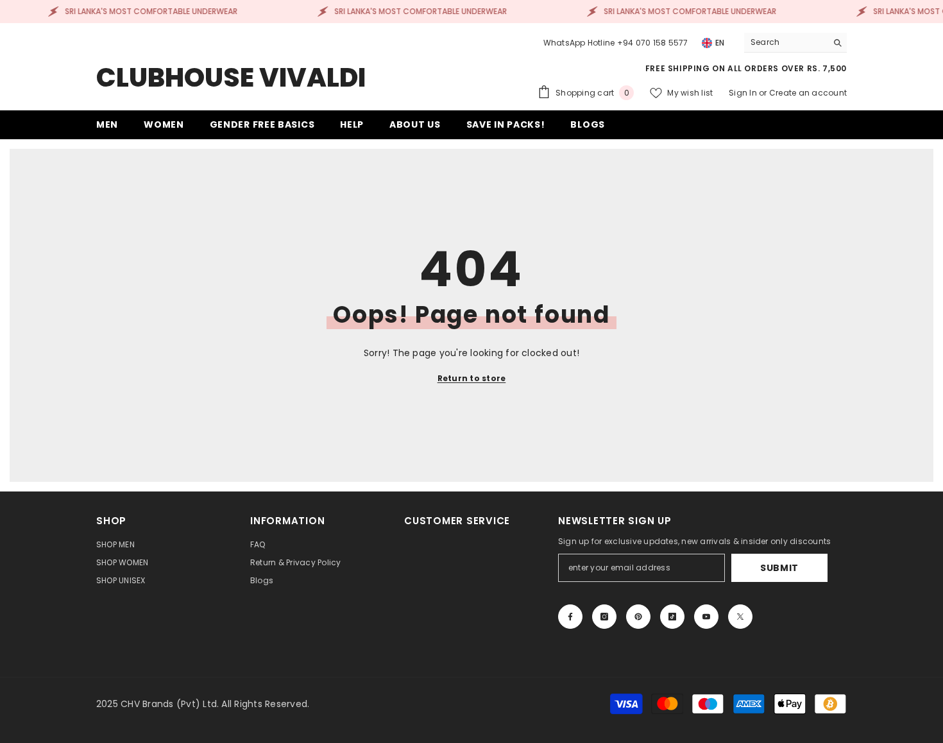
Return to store (472, 378)
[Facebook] (570, 616)
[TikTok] (672, 616)
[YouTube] (706, 616)
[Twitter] (740, 616)
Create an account (808, 92)
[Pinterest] (638, 616)
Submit (779, 567)
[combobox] (785, 42)
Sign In (744, 92)
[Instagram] (604, 616)
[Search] (795, 43)
